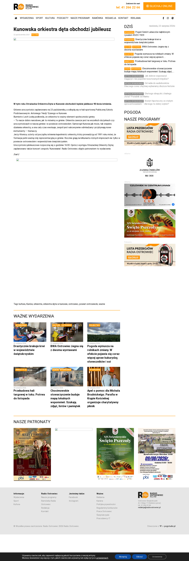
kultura (22, 304)
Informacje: (19, 494)
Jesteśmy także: (77, 494)
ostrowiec (73, 304)
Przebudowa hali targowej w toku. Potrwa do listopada (29, 394)
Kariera (100, 501)
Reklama (136, 18)
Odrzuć (139, 557)
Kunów (29, 304)
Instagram (73, 501)
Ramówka (97, 18)
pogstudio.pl (169, 526)
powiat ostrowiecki (88, 304)
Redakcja (110, 18)
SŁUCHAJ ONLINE (161, 6)
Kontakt (123, 18)
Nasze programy (80, 18)
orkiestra (38, 304)
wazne (102, 304)
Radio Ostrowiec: (49, 494)
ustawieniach (102, 558)
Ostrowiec (66, 325)
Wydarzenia (27, 18)
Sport (39, 18)
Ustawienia (157, 557)
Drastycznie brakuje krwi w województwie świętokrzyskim (29, 350)
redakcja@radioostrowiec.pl (149, 507)
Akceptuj (123, 557)
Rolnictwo (94, 325)
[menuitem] (16, 18)
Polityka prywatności (106, 504)
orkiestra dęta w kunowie (55, 304)
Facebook (73, 497)
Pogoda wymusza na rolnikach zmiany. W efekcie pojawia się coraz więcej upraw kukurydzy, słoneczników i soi (103, 353)
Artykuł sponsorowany (134, 76)
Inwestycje (21, 370)
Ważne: (100, 494)
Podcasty (62, 18)
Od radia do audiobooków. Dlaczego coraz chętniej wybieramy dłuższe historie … (149, 86)
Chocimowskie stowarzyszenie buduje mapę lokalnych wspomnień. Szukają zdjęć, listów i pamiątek (65, 398)
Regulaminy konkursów (107, 508)
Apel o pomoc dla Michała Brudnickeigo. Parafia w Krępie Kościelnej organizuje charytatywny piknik (103, 398)
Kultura (50, 18)
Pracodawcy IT (103, 518)
